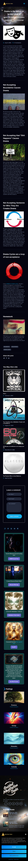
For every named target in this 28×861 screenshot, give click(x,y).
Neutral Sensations (14, 748)
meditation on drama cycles (12, 283)
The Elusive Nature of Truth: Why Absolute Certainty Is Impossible (16, 826)
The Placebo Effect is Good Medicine (12, 476)
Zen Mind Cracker (14, 681)
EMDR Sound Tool (14, 558)
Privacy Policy (16, 859)
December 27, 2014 (10, 449)
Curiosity (14, 767)
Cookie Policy (11, 859)
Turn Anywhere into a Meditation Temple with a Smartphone (14, 422)
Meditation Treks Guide (14, 615)
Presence (14, 705)
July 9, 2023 (8, 42)
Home (5, 17)
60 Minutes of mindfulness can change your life (13, 447)
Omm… (5, 393)
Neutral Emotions (14, 768)
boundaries (6, 346)
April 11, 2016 (8, 478)
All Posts (11, 17)
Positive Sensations (14, 706)
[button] (25, 834)
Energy (14, 725)
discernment (15, 346)
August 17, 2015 (9, 425)
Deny (14, 851)
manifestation (19, 17)
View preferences (14, 855)
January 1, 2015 (9, 395)
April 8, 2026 (12, 822)
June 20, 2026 (13, 812)
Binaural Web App (14, 584)
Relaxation (14, 746)
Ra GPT (14, 647)
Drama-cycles (7, 349)
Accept (14, 847)
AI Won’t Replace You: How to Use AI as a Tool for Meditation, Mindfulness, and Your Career (17, 817)
